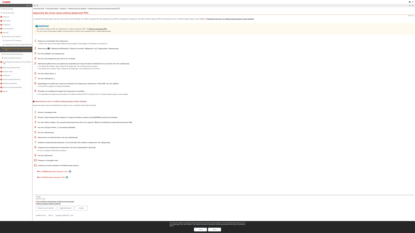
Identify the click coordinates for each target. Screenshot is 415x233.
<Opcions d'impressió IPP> (98, 29)
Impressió (5, 32)
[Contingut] (34, 5)
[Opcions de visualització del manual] (410, 2)
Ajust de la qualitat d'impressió (12, 79)
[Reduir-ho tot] (30, 5)
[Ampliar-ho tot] (27, 5)
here (178, 224)
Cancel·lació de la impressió (13, 40)
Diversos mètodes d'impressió (12, 58)
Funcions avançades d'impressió (13, 54)
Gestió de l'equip (8, 71)
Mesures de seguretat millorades (12, 87)
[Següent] (412, 5)
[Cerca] (37, 5)
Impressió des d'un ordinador (12, 36)
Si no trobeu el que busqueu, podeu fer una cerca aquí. (55, 201)
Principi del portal (8, 9)
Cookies (81, 208)
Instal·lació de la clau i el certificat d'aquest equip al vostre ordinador (231, 19)
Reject (214, 229)
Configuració (6, 25)
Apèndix (5, 91)
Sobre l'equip (6, 21)
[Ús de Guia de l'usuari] (412, 2)
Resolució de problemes (10, 83)
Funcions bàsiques (8, 28)
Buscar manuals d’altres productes (49, 204)
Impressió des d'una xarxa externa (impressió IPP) (104, 8)
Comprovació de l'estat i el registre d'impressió (18, 44)
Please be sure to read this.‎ (46, 208)
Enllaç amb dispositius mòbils (11, 67)
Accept (201, 229)
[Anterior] (410, 5)
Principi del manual (8, 13)
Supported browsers (65, 208)
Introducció (6, 17)
